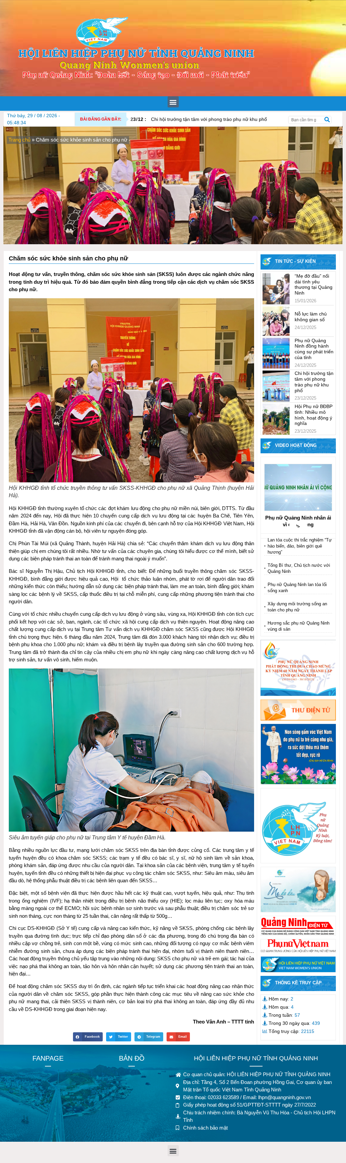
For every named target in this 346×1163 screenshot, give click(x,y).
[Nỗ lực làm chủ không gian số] (276, 321)
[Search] (327, 120)
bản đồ (132, 1058)
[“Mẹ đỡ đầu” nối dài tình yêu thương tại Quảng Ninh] (276, 288)
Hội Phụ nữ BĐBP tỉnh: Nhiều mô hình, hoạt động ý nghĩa (313, 415)
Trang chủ (19, 140)
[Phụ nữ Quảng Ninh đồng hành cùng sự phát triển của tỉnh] (276, 353)
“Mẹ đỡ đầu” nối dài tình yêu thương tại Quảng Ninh (313, 284)
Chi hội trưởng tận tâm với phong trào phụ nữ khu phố (198, 119)
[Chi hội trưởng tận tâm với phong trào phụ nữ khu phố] (276, 386)
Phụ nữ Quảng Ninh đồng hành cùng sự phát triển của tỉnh (314, 349)
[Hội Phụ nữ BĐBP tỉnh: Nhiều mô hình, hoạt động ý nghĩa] (276, 419)
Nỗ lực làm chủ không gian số (311, 316)
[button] (173, 101)
